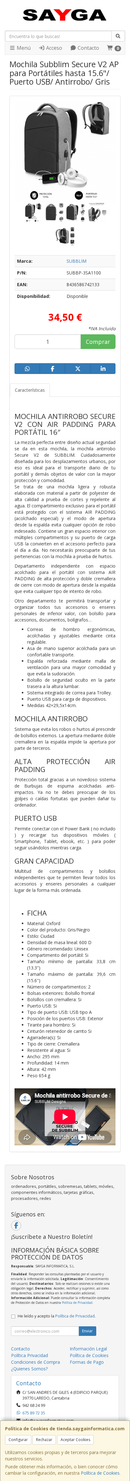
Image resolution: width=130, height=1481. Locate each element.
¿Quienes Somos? (29, 1369)
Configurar (18, 1439)
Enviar (87, 1331)
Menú (23, 47)
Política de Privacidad (77, 1302)
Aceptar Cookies (75, 1439)
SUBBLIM (76, 261)
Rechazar (44, 1439)
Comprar (98, 341)
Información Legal (88, 1349)
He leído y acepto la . (57, 1316)
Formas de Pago (87, 1362)
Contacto (87, 47)
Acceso (53, 47)
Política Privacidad (29, 1355)
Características (30, 390)
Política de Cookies (100, 1473)
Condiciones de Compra (35, 1362)
